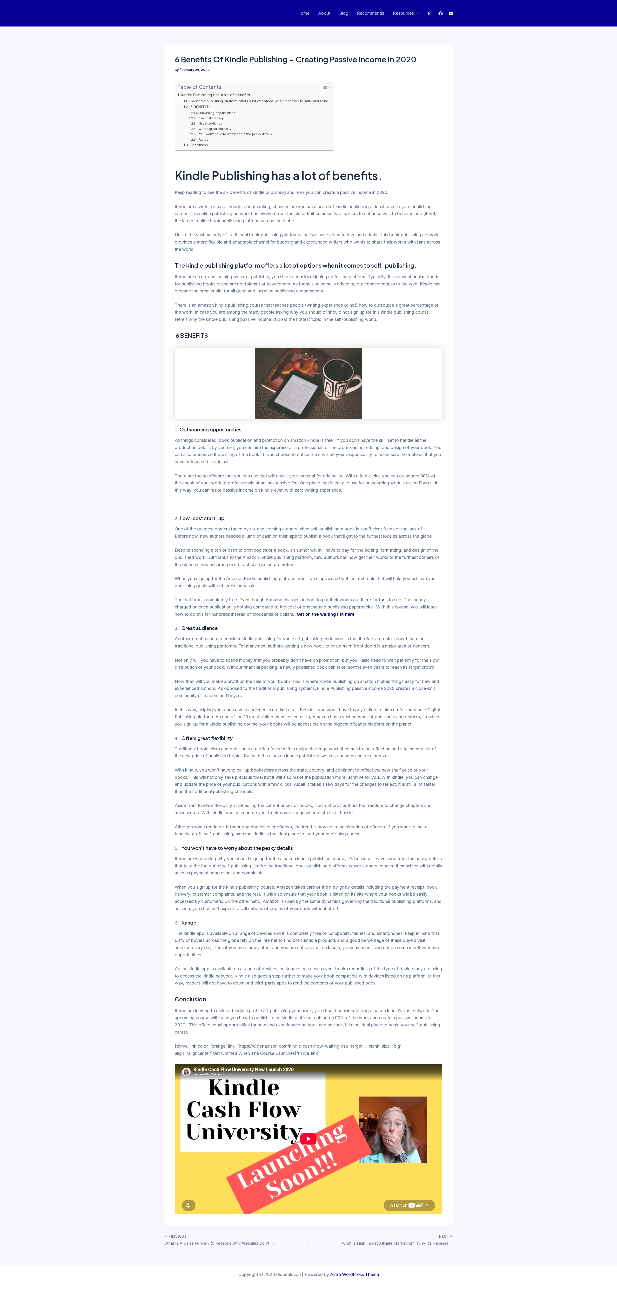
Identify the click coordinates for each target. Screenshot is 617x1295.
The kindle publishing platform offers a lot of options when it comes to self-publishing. (258, 101)
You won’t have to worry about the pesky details (235, 134)
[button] (416, 13)
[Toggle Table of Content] (323, 87)
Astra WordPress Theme (354, 1274)
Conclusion (199, 145)
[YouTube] (451, 13)
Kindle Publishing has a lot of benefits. (216, 94)
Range (203, 139)
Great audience (210, 123)
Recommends (370, 13)
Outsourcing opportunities (216, 113)
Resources (403, 13)
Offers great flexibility (214, 129)
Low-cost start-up (211, 118)
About (324, 13)
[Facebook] (440, 13)
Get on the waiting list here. (326, 614)
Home (303, 13)
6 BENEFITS (200, 107)
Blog (343, 13)
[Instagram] (430, 13)
